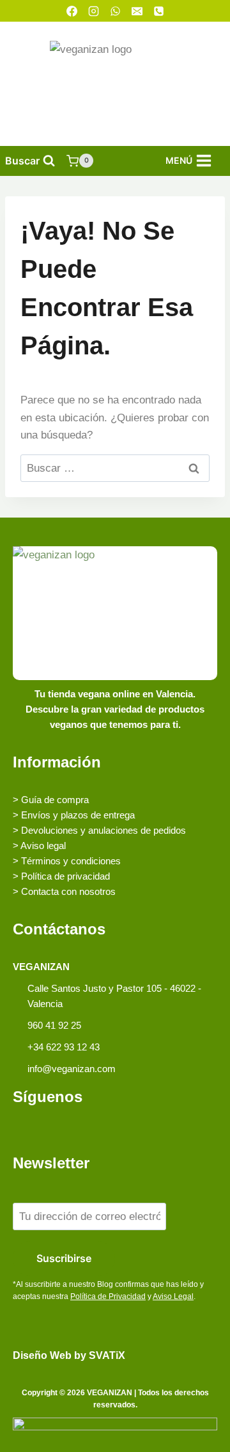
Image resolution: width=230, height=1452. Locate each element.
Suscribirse (63, 1258)
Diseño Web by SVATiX (69, 1355)
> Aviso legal (39, 845)
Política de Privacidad (108, 1296)
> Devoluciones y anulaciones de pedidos (99, 830)
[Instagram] (93, 11)
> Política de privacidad (61, 876)
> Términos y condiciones (67, 860)
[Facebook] (71, 11)
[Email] (137, 11)
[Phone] (158, 11)
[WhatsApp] (115, 11)
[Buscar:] (115, 468)
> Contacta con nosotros (64, 891)
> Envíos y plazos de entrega (74, 814)
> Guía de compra (51, 799)
